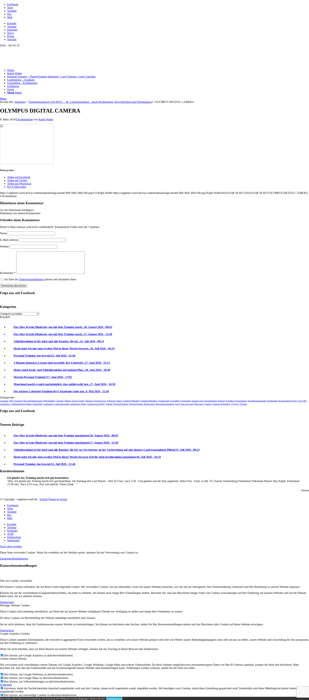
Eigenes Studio (78, 401)
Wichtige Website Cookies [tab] (15, 605)
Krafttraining (272, 401)
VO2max (243, 404)
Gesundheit (174, 401)
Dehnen (67, 401)
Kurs (295, 401)
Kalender (12, 29)
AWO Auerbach (16, 401)
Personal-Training (121, 404)
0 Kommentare (24, 119)
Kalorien (221, 401)
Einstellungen (20, 558)
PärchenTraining (136, 404)
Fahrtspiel (111, 401)
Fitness (119, 401)
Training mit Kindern (221, 404)
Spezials (11, 39)
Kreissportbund (285, 401)
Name (3, 233)
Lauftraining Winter (78, 404)
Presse (10, 36)
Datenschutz (7, 602)
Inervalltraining (210, 401)
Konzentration (241, 401)
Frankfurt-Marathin (131, 401)
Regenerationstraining (165, 404)
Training (208, 404)
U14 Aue (235, 404)
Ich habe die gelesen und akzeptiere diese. (40, 279)
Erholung (89, 401)
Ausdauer (4, 401)
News (10, 32)
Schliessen (6, 684)
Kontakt (11, 23)
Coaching (60, 401)
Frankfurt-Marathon (148, 401)
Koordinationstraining (257, 401)
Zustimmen (6, 558)
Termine (11, 26)
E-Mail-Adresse (9, 239)
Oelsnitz (109, 404)
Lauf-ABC (302, 401)
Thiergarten (199, 404)
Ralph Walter (45, 119)
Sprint (177, 404)
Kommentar (8, 272)
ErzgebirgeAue (100, 401)
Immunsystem (197, 401)
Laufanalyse (5, 404)
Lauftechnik (38, 404)
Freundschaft (163, 401)
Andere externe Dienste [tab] (13, 658)
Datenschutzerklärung (31, 279)
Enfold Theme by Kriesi (53, 499)
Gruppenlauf (185, 401)
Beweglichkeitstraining (33, 401)
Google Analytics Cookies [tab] (15, 633)
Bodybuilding (49, 401)
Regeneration (149, 404)
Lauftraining (48, 404)
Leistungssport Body (96, 404)
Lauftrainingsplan (61, 404)
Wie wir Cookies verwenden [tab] (16, 580)
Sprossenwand (187, 404)
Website (4, 246)
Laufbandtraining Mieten (21, 404)
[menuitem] (158, 23)
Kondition (230, 401)
